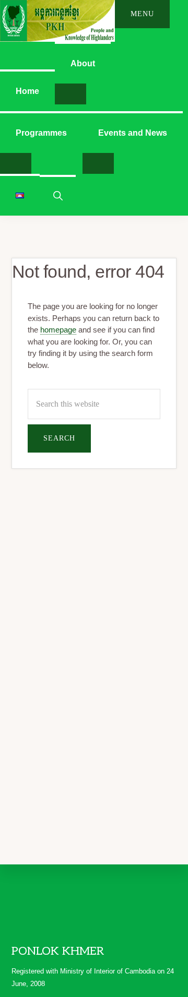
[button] (58, 195)
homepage (58, 329)
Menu (142, 14)
